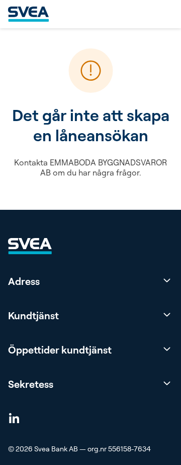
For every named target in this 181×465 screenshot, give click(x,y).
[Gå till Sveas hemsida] (28, 14)
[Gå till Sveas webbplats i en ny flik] (30, 246)
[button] (90, 281)
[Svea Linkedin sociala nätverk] (14, 418)
